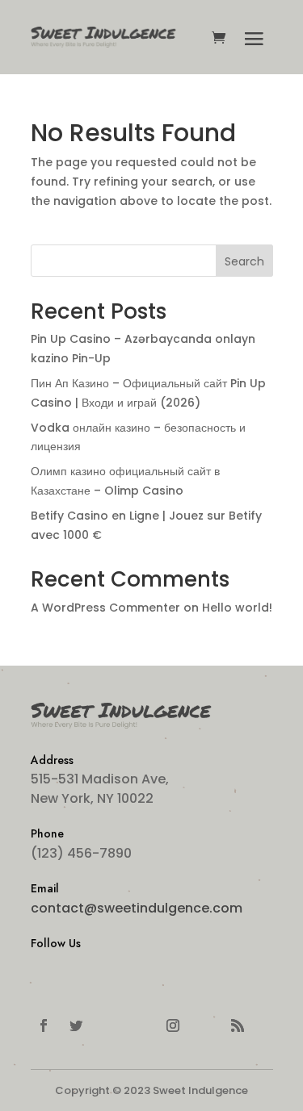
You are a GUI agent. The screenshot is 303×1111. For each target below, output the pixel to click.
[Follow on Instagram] (173, 1025)
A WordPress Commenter (105, 607)
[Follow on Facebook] (44, 1025)
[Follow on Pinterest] (205, 1025)
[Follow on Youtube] (141, 1025)
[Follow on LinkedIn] (108, 1025)
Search (244, 261)
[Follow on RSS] (237, 1025)
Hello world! (237, 607)
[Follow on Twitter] (76, 1025)
